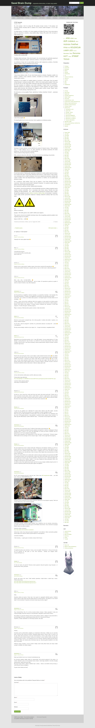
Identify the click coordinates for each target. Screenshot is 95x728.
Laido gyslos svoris (70, 109)
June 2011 (67, 410)
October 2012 (67, 386)
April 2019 (67, 267)
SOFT (65, 56)
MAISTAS (75, 50)
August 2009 (67, 444)
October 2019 (67, 257)
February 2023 (67, 196)
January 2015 (67, 345)
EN (68, 17)
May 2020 (67, 247)
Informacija (62, 17)
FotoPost (74, 44)
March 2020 (67, 250)
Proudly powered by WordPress (46, 725)
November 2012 (68, 384)
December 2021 (68, 218)
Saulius (15, 316)
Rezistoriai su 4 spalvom (71, 117)
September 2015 (68, 332)
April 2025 (67, 157)
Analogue (66, 66)
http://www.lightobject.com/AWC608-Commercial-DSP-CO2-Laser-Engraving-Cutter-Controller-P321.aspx (35, 378)
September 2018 (68, 277)
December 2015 (68, 328)
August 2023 (67, 187)
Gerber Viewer (67, 97)
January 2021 (67, 234)
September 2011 (68, 406)
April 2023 (67, 193)
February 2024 (67, 178)
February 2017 (67, 306)
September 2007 (68, 479)
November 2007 (68, 476)
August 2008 (67, 462)
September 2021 (68, 222)
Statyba (69, 56)
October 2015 (67, 331)
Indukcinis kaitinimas (69, 76)
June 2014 (67, 355)
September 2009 (68, 442)
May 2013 (67, 375)
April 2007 (67, 487)
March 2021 (67, 231)
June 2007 (67, 484)
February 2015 (67, 343)
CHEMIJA (71, 41)
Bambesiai (67, 69)
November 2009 (68, 439)
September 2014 (68, 351)
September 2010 (68, 424)
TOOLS (66, 59)
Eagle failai (34, 17)
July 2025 (67, 152)
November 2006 (68, 494)
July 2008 (67, 464)
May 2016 (67, 320)
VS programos (67, 124)
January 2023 (67, 198)
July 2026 (67, 134)
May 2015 (67, 338)
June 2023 (67, 190)
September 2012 (68, 387)
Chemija (66, 72)
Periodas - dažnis (69, 112)
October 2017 (67, 294)
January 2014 (67, 363)
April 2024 (67, 175)
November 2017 (68, 293)
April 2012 (67, 395)
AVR (65, 41)
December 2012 (68, 383)
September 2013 (68, 369)
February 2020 (67, 251)
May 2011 (67, 412)
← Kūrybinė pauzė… (18, 228)
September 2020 (68, 241)
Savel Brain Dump (21, 3)
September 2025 (68, 149)
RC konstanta (68, 113)
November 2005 (68, 513)
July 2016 (67, 317)
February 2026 (67, 141)
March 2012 (67, 397)
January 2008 (67, 473)
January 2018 (67, 290)
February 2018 (67, 288)
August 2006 (67, 499)
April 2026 (67, 138)
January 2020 (67, 253)
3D (63, 38)
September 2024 (68, 167)
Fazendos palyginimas (69, 95)
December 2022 (68, 199)
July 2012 (67, 390)
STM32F (75, 56)
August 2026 (67, 132)
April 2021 (67, 230)
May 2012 (67, 393)
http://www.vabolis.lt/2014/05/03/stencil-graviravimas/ (25, 581)
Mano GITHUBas (68, 534)
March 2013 (67, 378)
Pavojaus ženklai (68, 106)
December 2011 (68, 401)
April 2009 (67, 450)
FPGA (65, 47)
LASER (38, 221)
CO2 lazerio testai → (53, 228)
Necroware (66, 53)
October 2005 (67, 514)
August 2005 (67, 517)
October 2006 (67, 496)
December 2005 (68, 511)
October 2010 (67, 423)
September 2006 (68, 497)
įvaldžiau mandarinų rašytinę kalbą (37, 193)
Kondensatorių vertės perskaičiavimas (72, 101)
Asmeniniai (67, 67)
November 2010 (68, 421)
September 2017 (68, 296)
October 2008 (67, 459)
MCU (66, 83)
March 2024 (67, 176)
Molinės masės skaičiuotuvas (71, 103)
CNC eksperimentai (46, 475)
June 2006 (67, 502)
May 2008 (67, 467)
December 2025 (68, 144)
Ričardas (15, 407)
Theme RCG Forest (56, 725)
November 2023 (68, 183)
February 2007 (67, 490)
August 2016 (67, 316)
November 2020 (68, 238)
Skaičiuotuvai (20, 17)
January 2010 (67, 436)
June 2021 (67, 227)
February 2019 (67, 270)
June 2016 (67, 319)
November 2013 (68, 366)
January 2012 (67, 400)
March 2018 (67, 286)
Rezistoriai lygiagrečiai (70, 115)
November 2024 (68, 164)
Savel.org (66, 535)
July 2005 (67, 519)
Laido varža (68, 110)
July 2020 (67, 244)
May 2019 (67, 265)
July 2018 (67, 280)
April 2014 (67, 358)
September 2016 (68, 314)
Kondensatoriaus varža (69, 100)
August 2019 (67, 260)
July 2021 (67, 225)
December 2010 (68, 419)
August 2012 (67, 389)
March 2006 (67, 507)
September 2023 (68, 186)
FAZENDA (66, 44)
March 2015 (67, 341)
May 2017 (67, 302)
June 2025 (67, 153)
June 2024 (67, 172)
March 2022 (67, 213)
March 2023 (67, 195)
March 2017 (67, 305)
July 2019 (67, 262)
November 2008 (68, 458)
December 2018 (68, 273)
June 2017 (67, 300)
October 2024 (67, 166)
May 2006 (67, 504)
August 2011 (67, 407)
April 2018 (67, 285)
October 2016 (67, 312)
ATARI (72, 38)
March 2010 (67, 433)
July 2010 (67, 427)
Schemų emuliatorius (69, 548)
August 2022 (67, 205)
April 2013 (67, 377)
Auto (75, 38)
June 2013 (67, 374)
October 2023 (67, 184)
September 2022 (68, 204)
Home (13, 17)
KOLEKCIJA (76, 47)
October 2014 (67, 349)
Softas (66, 537)
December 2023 (68, 181)
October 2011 (67, 404)
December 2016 (68, 309)
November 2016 (68, 311)
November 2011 (68, 403)
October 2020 (67, 239)
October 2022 (67, 202)
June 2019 (67, 264)
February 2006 (67, 508)
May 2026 (67, 137)
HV (69, 47)
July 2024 (67, 170)
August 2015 (67, 334)
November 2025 (68, 146)
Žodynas (49, 17)
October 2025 (67, 147)
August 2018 (67, 279)
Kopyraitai (44, 717)
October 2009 (67, 441)
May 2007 (67, 485)
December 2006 (68, 493)
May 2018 (67, 283)
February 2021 (67, 233)
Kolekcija (55, 17)
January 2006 (67, 510)
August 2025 (67, 150)
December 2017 (68, 291)
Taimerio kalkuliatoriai (70, 120)
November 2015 (68, 329)
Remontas (76, 53)
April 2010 (67, 432)
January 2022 (67, 216)
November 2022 (68, 201)
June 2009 (67, 447)
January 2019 (67, 271)
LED (71, 50)
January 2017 (67, 308)
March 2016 (67, 323)
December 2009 (68, 438)
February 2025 (67, 160)
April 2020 (67, 248)
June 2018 (67, 282)
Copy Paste (41, 17)
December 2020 (68, 236)
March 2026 (67, 140)
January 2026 (67, 143)
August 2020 (67, 242)
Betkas (27, 221)
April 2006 (67, 505)
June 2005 (67, 520)
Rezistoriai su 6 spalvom (71, 118)
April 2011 (67, 413)
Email (15, 702)
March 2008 (67, 470)
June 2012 (67, 392)
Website (16, 707)
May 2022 (67, 210)
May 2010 (67, 430)
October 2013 (67, 367)
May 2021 (67, 228)
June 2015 (67, 337)
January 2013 (67, 381)
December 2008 (68, 456)
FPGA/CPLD (67, 73)
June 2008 (67, 465)
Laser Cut (30, 221)
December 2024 (68, 163)
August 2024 (67, 169)
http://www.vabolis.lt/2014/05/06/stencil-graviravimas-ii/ (25, 582)
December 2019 (68, 254)
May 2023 (67, 192)
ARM (68, 38)
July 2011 (67, 409)
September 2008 (68, 461)
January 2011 (67, 418)
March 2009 (67, 452)
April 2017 (67, 303)
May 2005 (67, 522)
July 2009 (67, 445)
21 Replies (55, 221)
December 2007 (68, 474)
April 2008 (67, 468)
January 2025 (67, 161)
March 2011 (67, 415)
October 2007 (67, 478)
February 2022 (67, 215)
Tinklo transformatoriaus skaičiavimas (72, 123)
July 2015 (67, 335)
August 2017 (67, 297)
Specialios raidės (68, 121)
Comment (16, 682)
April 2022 (67, 212)
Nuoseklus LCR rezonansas (70, 104)
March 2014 (67, 360)
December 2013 (68, 364)
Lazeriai (66, 80)
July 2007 (67, 482)
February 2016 (67, 325)
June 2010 (67, 429)
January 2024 (67, 179)
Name (15, 697)
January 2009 (67, 455)
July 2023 (67, 189)
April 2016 (67, 322)
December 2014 (68, 346)
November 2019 (68, 256)
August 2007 (67, 481)
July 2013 (67, 372)
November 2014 (68, 348)
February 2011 (67, 416)
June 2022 (67, 208)
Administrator (21, 221)
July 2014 (67, 354)
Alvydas (15, 561)
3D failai (27, 17)
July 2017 (67, 299)
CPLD (77, 41)
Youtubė (66, 539)
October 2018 (67, 276)
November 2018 (68, 274)
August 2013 (67, 371)
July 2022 (67, 207)
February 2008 (67, 471)
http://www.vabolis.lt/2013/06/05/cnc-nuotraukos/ (24, 529)
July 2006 (67, 500)
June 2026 (67, 135)
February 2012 (67, 398)
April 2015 (67, 340)
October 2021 (67, 221)
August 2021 (67, 224)
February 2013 (67, 380)
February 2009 (67, 453)
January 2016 (67, 326)
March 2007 (67, 488)
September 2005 (68, 516)
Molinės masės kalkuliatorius (70, 546)
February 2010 (67, 435)
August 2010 (67, 426)
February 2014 (67, 361)
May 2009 (67, 449)
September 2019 (68, 259)
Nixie (71, 53)
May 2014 (67, 357)
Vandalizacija (67, 84)
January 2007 (67, 491)
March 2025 (67, 158)
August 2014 (67, 352)
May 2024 (67, 173)
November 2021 (68, 219)
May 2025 (67, 155)
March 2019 (67, 268)
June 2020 (67, 245)
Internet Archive (68, 531)
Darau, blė (67, 545)
